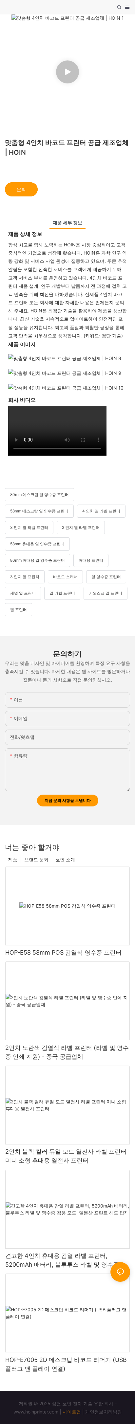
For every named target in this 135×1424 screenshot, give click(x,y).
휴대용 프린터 (91, 560)
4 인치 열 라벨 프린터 (101, 511)
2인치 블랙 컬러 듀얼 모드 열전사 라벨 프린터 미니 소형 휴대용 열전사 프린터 (65, 1156)
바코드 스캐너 (65, 576)
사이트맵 (72, 1411)
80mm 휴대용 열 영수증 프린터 (37, 560)
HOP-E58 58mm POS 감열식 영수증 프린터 (63, 952)
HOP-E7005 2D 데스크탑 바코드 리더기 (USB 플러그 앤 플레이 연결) (66, 1364)
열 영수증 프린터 (106, 576)
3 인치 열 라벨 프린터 (29, 527)
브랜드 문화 (36, 859)
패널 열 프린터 (23, 593)
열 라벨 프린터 (62, 593)
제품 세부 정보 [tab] (67, 222)
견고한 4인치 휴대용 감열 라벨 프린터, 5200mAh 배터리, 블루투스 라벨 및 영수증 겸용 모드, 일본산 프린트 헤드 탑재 (65, 1260)
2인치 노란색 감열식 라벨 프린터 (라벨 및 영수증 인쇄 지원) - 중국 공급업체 (67, 1052)
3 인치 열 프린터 (24, 576)
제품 (12, 859)
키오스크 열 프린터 (105, 593)
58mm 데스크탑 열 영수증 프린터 (39, 511)
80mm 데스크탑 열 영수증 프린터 (39, 494)
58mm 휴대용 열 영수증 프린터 (37, 543)
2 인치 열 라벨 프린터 (81, 527)
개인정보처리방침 (103, 1411)
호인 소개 (65, 859)
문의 (21, 189)
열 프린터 (18, 609)
